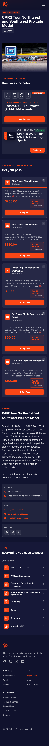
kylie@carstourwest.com (17, 518)
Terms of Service (10, 702)
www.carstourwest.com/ (17, 514)
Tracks (6, 680)
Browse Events (9, 676)
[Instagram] (11, 662)
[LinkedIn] (23, 662)
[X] (17, 662)
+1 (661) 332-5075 (15, 510)
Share (9, 31)
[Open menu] (43, 5)
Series (6, 684)
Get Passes (24, 119)
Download (30, 680)
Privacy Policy (9, 697)
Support (6, 715)
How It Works (32, 684)
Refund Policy (9, 706)
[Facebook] (5, 662)
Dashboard (31, 676)
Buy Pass (26, 212)
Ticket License (9, 710)
